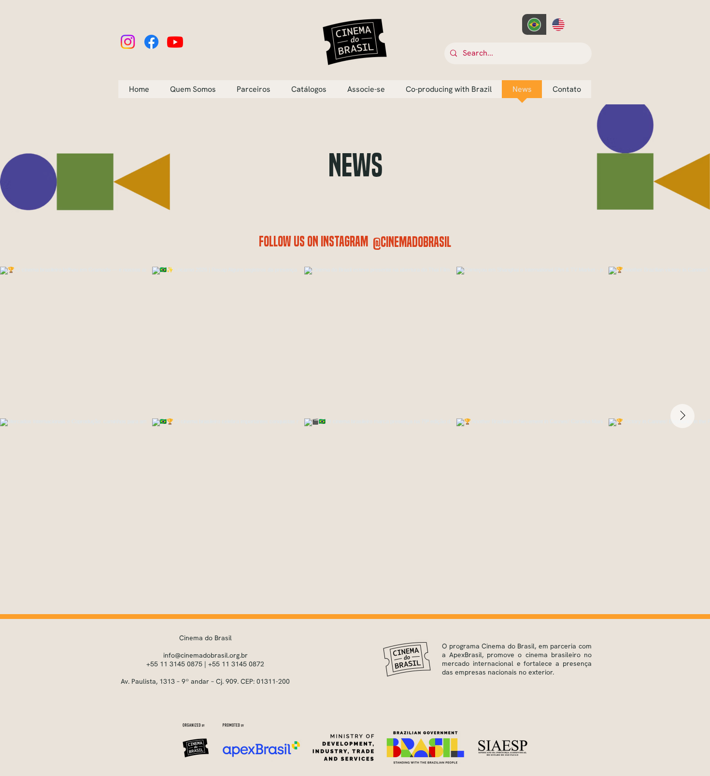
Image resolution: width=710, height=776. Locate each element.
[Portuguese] (534, 24)
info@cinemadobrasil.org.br (205, 655)
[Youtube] (175, 41)
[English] (558, 24)
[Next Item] (682, 416)
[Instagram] (127, 41)
